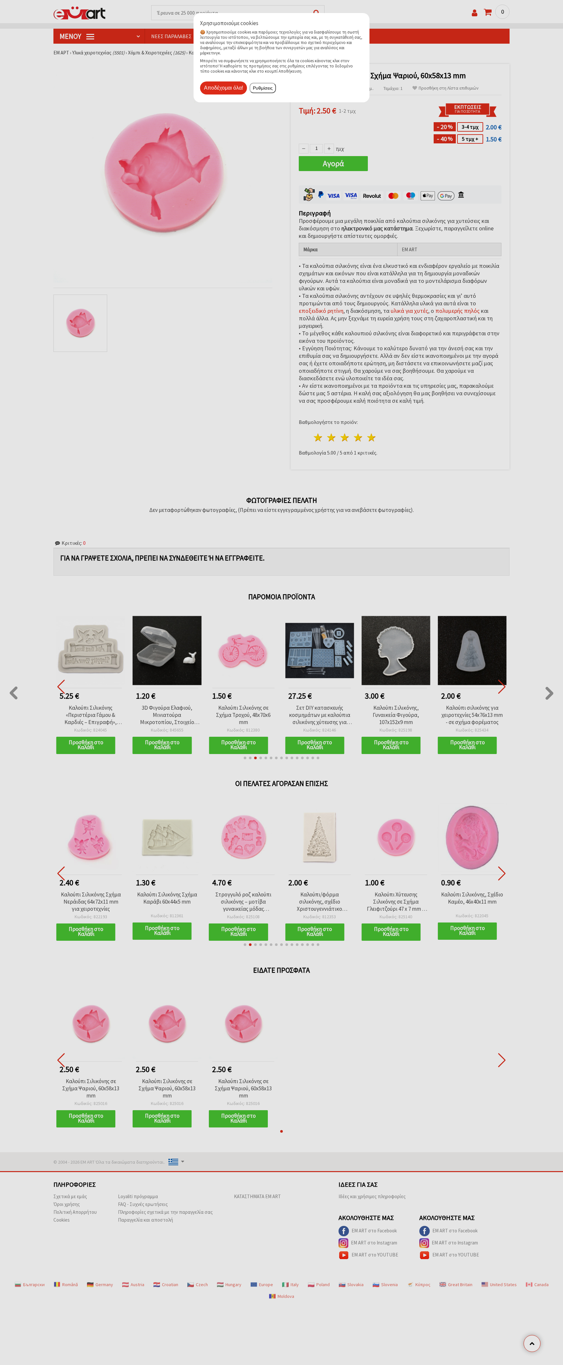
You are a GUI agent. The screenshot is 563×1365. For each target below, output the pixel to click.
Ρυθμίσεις (263, 88)
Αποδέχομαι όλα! (223, 88)
